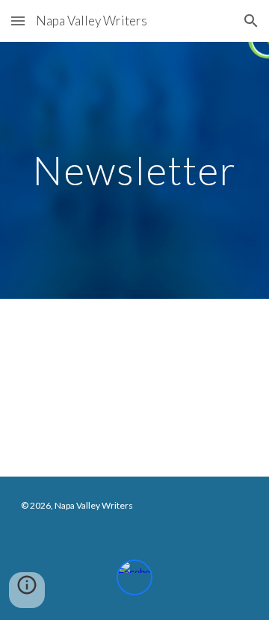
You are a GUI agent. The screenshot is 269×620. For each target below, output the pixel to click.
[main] (134, 170)
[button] (18, 20)
